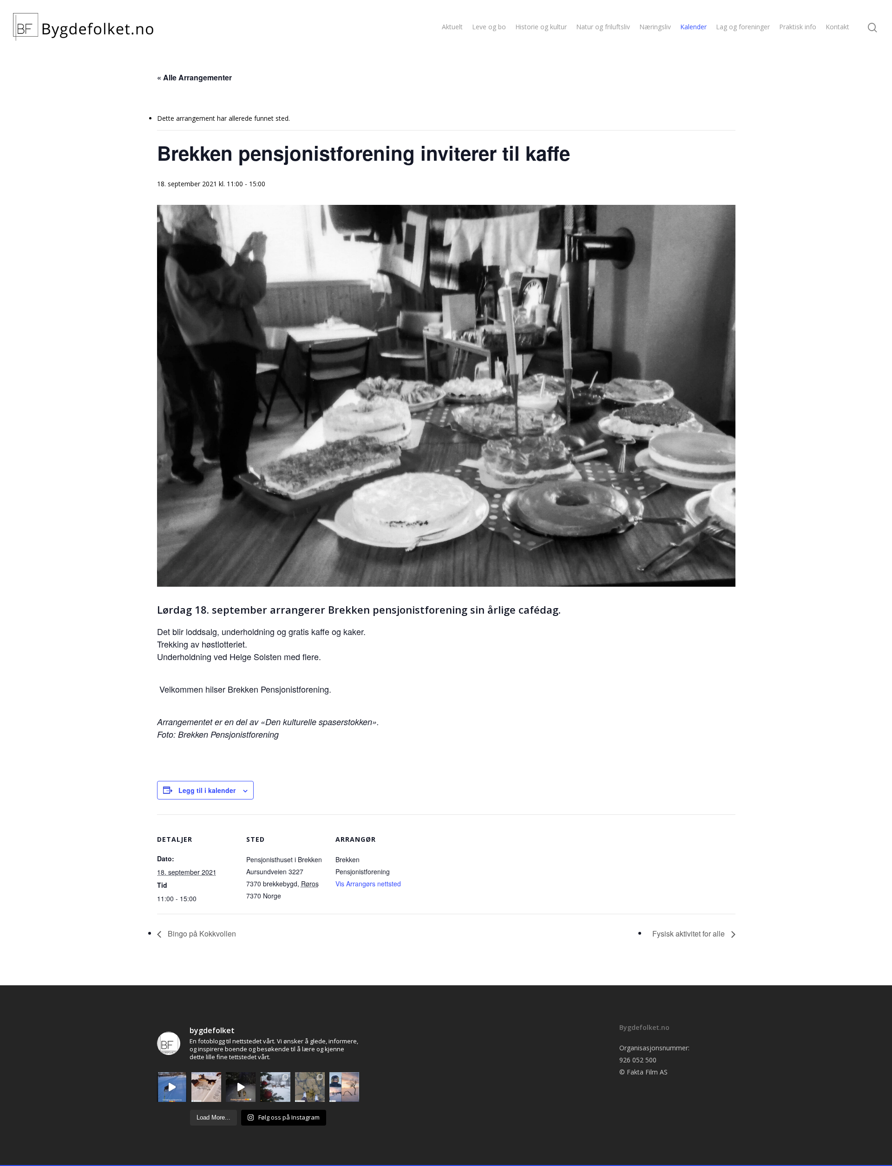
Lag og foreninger (743, 26)
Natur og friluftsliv (603, 26)
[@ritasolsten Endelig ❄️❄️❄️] (275, 1087)
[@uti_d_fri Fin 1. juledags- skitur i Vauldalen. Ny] (344, 1087)
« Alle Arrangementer (194, 77)
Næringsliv (655, 26)
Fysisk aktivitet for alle (689, 933)
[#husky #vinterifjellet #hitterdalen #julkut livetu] (241, 1087)
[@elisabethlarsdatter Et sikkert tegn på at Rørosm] (206, 1087)
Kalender (693, 26)
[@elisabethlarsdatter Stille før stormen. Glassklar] (310, 1087)
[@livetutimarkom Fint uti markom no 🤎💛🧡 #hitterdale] (172, 1087)
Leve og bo (489, 26)
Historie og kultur (541, 26)
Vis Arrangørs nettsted (368, 883)
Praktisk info (797, 26)
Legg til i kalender (207, 790)
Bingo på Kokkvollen (201, 933)
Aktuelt (452, 26)
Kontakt (837, 26)
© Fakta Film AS (643, 1072)
